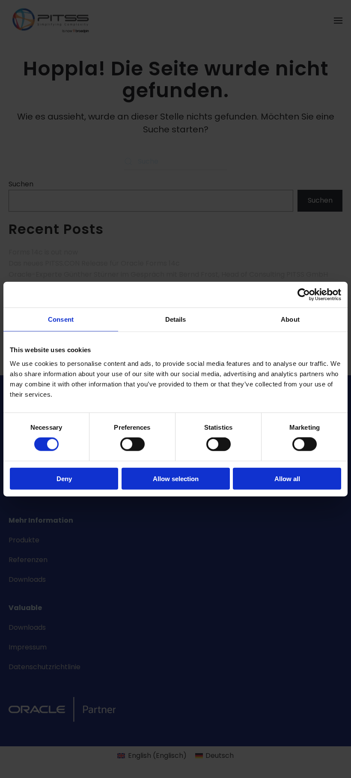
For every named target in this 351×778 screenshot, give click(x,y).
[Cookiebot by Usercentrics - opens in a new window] (303, 294)
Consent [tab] (61, 319)
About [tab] (290, 319)
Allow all (287, 478)
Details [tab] (175, 319)
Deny (64, 478)
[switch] (132, 444)
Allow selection (176, 478)
